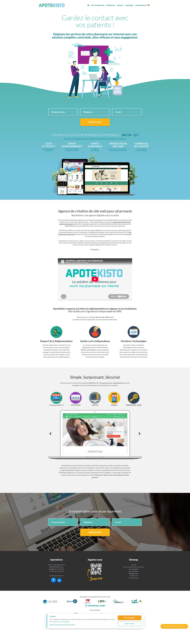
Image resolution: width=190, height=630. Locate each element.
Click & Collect (56, 405)
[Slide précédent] (50, 433)
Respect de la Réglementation (56, 341)
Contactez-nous (134, 578)
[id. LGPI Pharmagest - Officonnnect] (137, 601)
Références (110, 5)
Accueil (133, 565)
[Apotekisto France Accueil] (88, 5)
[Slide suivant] (95, 434)
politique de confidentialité (61, 621)
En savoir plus (140, 5)
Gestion (95, 405)
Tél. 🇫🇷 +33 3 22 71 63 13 (56, 569)
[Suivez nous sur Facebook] (53, 580)
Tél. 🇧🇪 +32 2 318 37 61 (56, 571)
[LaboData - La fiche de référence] (50, 601)
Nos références (133, 571)
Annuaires (129, 5)
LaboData (70, 470)
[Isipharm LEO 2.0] (102, 601)
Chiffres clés (134, 575)
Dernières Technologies (133, 341)
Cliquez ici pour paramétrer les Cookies (62, 624)
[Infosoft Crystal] (118, 601)
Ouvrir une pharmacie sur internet (133, 567)
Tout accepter (129, 618)
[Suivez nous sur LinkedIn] (59, 580)
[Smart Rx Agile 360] (72, 601)
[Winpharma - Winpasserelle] (88, 601)
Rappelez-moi (94, 122)
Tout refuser (129, 623)
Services (120, 5)
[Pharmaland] (95, 605)
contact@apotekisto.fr (56, 575)
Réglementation (134, 573)
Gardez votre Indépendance (95, 341)
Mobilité (114, 405)
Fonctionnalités (133, 569)
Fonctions (97, 5)
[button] (95, 249)
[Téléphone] (95, 572)
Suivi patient (76, 405)
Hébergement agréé (133, 405)
